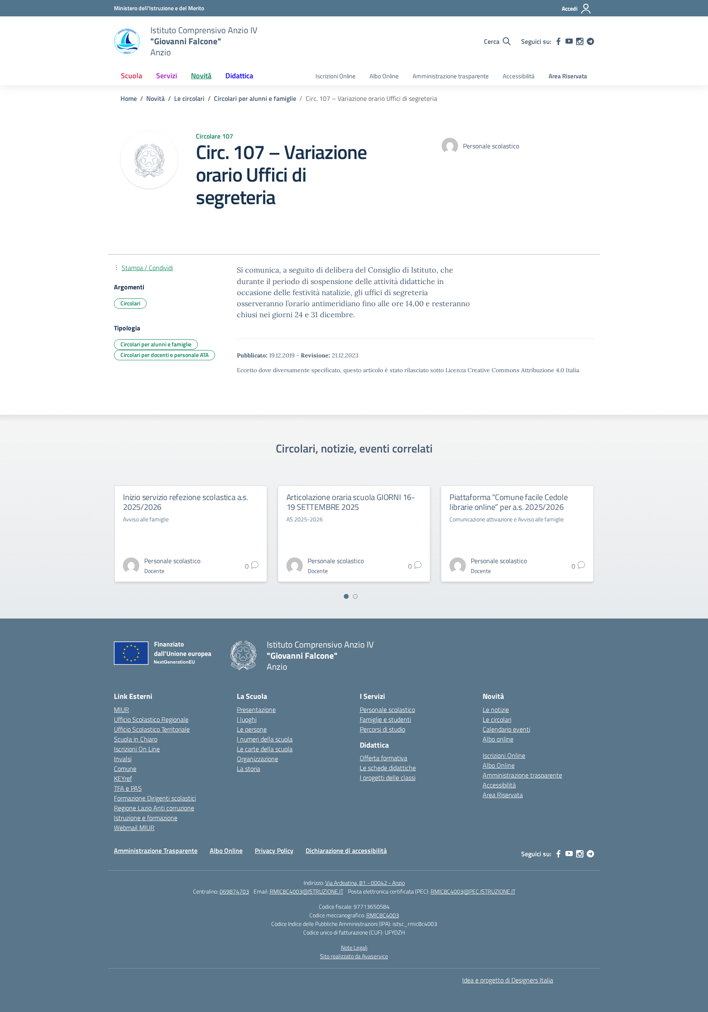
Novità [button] (201, 75)
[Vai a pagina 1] (346, 596)
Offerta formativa (383, 758)
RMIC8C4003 (382, 915)
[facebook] (558, 41)
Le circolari (497, 719)
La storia (248, 768)
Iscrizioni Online (335, 76)
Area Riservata (568, 76)
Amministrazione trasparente (451, 76)
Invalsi (123, 759)
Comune (125, 768)
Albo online (498, 739)
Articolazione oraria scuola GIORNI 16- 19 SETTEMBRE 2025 (350, 502)
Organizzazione (257, 759)
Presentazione (256, 709)
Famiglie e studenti (385, 719)
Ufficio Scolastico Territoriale (152, 729)
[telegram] (590, 41)
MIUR (121, 709)
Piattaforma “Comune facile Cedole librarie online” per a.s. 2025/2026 (508, 502)
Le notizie (496, 709)
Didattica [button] (239, 75)
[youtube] (569, 41)
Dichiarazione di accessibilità (346, 850)
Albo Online (384, 76)
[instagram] (579, 41)
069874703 (234, 891)
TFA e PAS (128, 788)
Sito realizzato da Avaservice (354, 956)
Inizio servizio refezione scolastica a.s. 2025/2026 (185, 502)
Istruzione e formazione (145, 818)
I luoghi (246, 719)
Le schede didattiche (388, 768)
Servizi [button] (166, 75)
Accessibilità (519, 76)
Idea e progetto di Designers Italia (507, 980)
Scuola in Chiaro (135, 739)
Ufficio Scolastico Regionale (151, 719)
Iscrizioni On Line (137, 749)
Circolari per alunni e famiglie (155, 344)
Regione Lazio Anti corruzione (154, 808)
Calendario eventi (506, 729)
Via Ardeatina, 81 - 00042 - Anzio (365, 882)
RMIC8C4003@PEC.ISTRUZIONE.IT (473, 891)
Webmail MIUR (134, 827)
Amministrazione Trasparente (155, 850)
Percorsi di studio (382, 729)
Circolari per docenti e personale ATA (164, 354)
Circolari (130, 303)
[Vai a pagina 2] (355, 596)
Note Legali (354, 947)
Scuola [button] (131, 75)
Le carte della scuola (265, 749)
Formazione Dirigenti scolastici (155, 798)
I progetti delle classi (387, 777)
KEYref (123, 778)
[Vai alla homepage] (127, 41)
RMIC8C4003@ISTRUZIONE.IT (306, 891)
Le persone (252, 729)
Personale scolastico (387, 709)
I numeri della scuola (265, 739)
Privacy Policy (274, 850)
